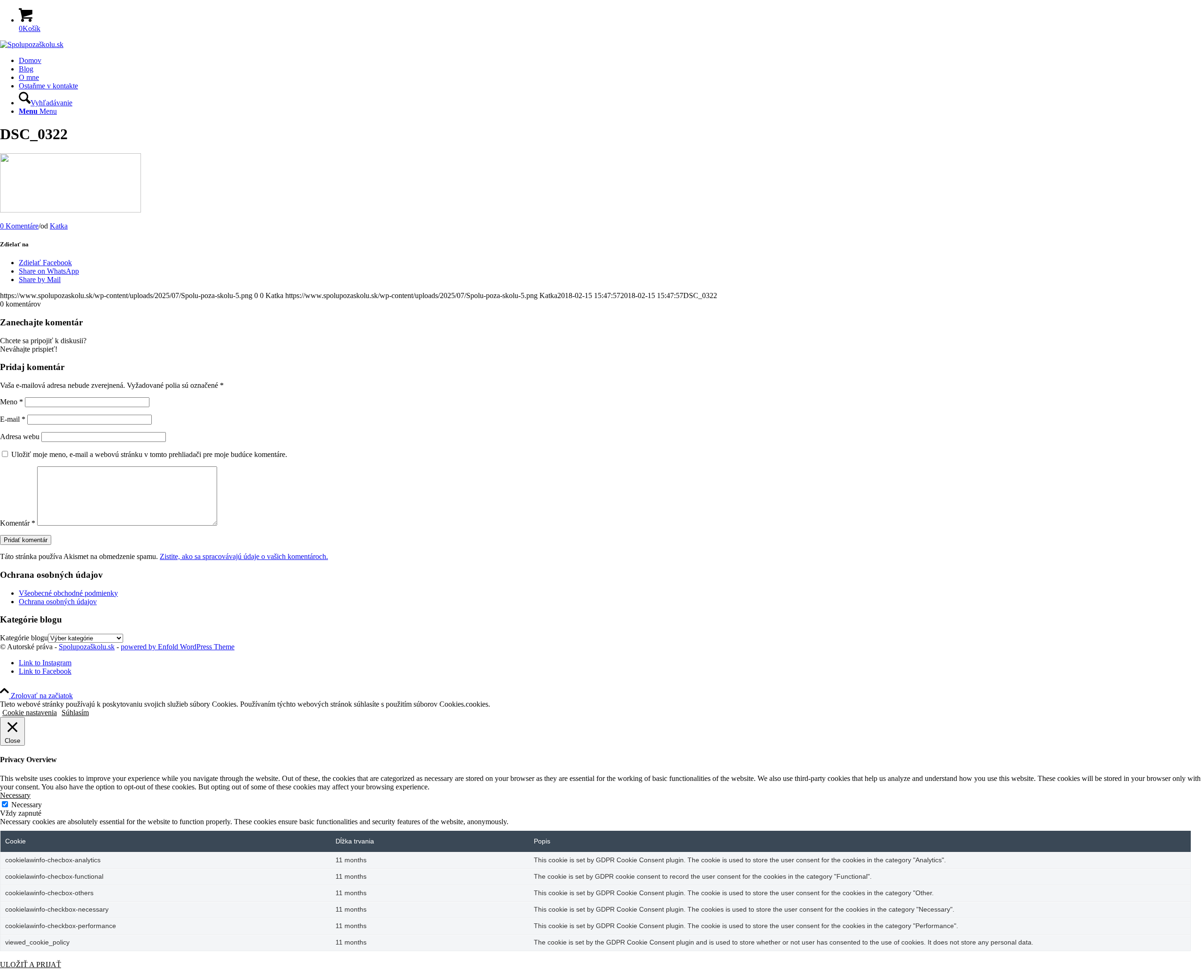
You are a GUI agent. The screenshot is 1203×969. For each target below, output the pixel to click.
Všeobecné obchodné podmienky (68, 593)
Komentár (17, 523)
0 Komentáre (19, 226)
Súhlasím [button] (75, 713)
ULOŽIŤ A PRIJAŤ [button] (30, 965)
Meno (11, 402)
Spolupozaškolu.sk (87, 647)
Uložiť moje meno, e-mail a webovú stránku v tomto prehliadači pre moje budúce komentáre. (149, 454)
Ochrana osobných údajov (58, 602)
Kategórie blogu (24, 638)
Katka (59, 226)
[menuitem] (611, 60)
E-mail (12, 419)
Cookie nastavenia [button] (29, 713)
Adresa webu (19, 437)
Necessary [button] (15, 795)
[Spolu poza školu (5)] (31, 44)
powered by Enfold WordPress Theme (177, 647)
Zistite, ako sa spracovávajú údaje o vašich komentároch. (244, 556)
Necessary (26, 805)
